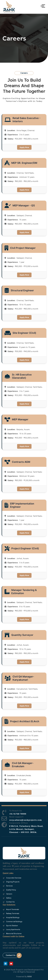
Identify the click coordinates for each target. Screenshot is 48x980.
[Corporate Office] (4, 825)
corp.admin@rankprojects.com (25, 820)
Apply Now (24, 147)
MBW (29, 977)
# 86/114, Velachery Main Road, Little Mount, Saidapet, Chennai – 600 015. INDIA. (26, 829)
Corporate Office (18, 823)
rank (9, 6)
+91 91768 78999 (17, 814)
